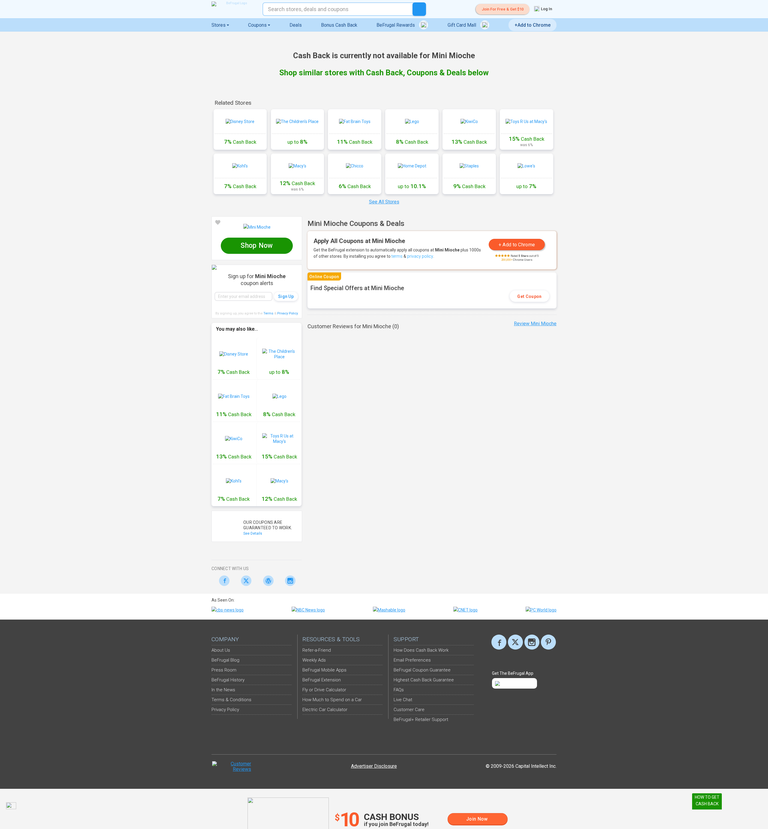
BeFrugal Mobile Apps (324, 670)
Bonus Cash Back (339, 25)
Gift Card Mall (462, 25)
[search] (419, 9)
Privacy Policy (287, 313)
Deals (296, 25)
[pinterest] (548, 642)
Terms (268, 313)
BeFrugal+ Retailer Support (421, 719)
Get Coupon (529, 296)
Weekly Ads (314, 660)
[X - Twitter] (244, 580)
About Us (221, 650)
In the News (223, 689)
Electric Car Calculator (324, 709)
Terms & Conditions (231, 699)
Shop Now (257, 246)
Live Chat (403, 699)
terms (397, 256)
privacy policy (420, 256)
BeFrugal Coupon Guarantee (422, 670)
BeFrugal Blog (225, 660)
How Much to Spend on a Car (332, 699)
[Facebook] (222, 580)
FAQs (399, 689)
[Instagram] (289, 580)
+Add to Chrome (532, 25)
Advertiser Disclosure (374, 766)
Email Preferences (412, 660)
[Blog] (266, 580)
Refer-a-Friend (316, 650)
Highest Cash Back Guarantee (424, 680)
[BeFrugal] (234, 4)
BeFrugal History (228, 680)
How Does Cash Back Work (421, 650)
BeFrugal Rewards (396, 25)
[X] (515, 642)
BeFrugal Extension (321, 680)
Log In (546, 9)
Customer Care (409, 709)
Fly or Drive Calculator (324, 689)
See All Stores (384, 202)
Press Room (224, 670)
